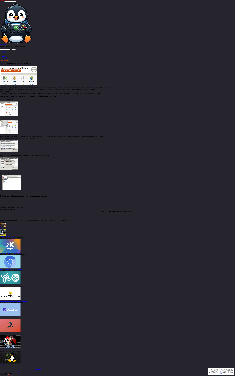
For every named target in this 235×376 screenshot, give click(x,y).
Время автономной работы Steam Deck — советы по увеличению (13, 227)
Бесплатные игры (8, 53)
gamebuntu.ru (38, 369)
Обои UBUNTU (27, 371)
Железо (3, 56)
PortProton (2, 285)
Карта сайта (6, 371)
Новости (4, 51)
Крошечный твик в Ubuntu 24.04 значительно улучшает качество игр (14, 332)
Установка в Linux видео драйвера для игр (9, 236)
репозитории (7, 214)
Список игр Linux (8, 54)
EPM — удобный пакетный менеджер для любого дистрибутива (13, 301)
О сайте (4, 58)
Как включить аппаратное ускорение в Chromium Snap (11, 269)
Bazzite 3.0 (2, 317)
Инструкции (5, 57)
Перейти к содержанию (5, 0)
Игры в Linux (3, 44)
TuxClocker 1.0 (3, 364)
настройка (2, 214)
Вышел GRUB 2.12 (4, 348)
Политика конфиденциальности (16, 371)
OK (221, 373)
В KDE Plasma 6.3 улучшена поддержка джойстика (10, 253)
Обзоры (4, 52)
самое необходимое (14, 214)
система (20, 214)
